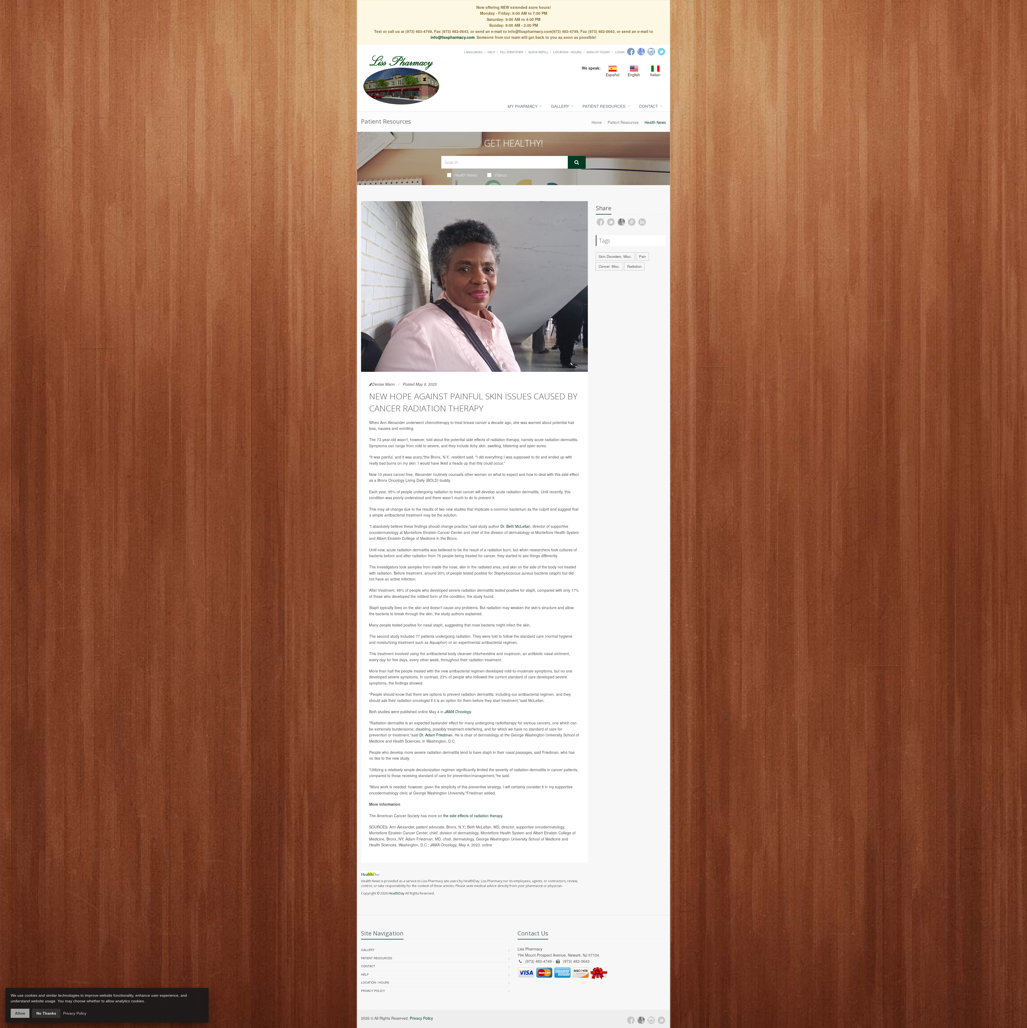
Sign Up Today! (598, 52)
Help (491, 52)
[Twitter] (661, 51)
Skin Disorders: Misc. (615, 256)
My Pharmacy (523, 106)
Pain (642, 256)
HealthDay (396, 893)
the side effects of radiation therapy (472, 815)
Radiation (634, 266)
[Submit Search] (577, 162)
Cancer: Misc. (609, 266)
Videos (501, 175)
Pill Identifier (511, 52)
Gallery (560, 106)
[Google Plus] (641, 1020)
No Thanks (46, 1013)
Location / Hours (567, 52)
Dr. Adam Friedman (436, 734)
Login (619, 52)
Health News (465, 175)
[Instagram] (651, 51)
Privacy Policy (373, 990)
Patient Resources (604, 106)
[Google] (641, 51)
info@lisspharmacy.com (452, 37)
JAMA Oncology (457, 711)
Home (597, 122)
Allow (20, 1013)
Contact (648, 106)
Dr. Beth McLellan (515, 526)
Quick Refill (538, 52)
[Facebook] (631, 51)
